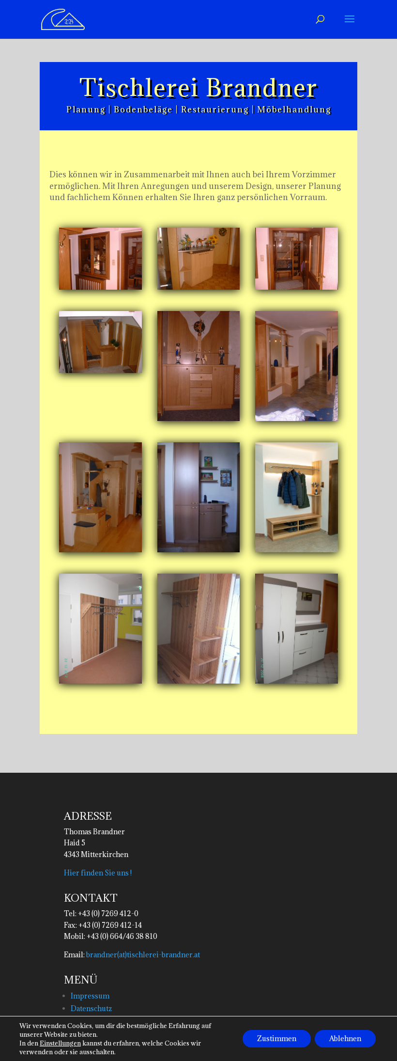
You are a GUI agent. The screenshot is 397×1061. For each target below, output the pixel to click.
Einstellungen (60, 1043)
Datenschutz (91, 1008)
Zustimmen (276, 1038)
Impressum (90, 995)
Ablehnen (345, 1038)
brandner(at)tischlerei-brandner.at (142, 954)
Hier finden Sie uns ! (98, 872)
